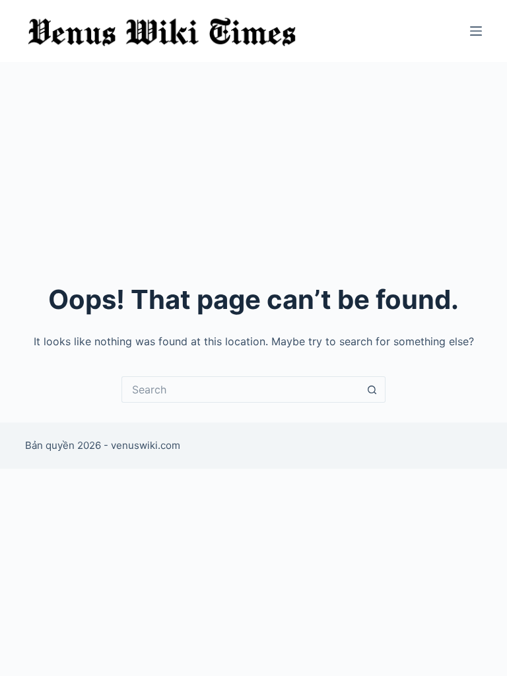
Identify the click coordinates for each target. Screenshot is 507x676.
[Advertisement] (253, 161)
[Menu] (476, 31)
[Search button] (372, 389)
